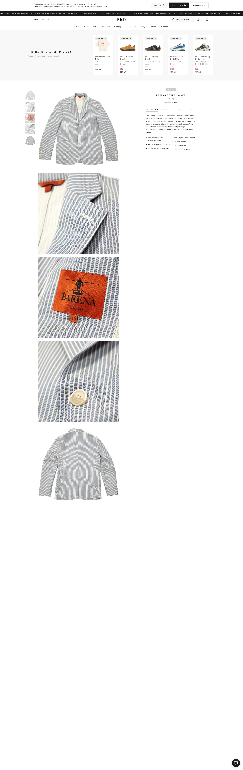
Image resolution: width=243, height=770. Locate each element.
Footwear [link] (106, 27)
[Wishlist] (203, 19)
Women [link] (45, 19)
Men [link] (36, 19)
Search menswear (183, 19)
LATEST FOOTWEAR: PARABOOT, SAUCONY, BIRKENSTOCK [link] (48, 13)
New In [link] (86, 27)
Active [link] (153, 27)
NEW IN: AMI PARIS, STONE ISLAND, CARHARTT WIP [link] (145, 13)
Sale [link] (77, 27)
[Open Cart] (207, 19)
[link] (121, 19)
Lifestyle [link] (143, 27)
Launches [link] (164, 27)
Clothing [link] (117, 27)
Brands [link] (95, 27)
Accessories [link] (130, 27)
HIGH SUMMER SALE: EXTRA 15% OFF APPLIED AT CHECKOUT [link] (98, 13)
